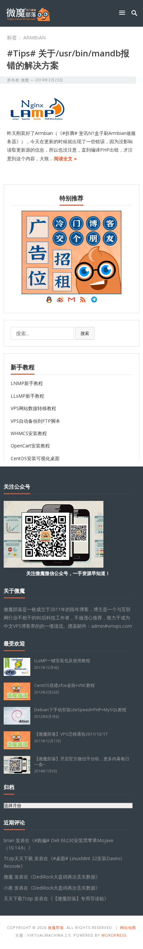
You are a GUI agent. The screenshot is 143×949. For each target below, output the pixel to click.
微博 (60, 301)
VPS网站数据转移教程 (33, 408)
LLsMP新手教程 (27, 396)
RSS (83, 301)
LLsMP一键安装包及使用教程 (62, 660)
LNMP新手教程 (27, 383)
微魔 (25, 80)
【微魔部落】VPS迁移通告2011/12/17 (70, 734)
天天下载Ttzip (18, 898)
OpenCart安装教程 (30, 445)
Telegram (94, 301)
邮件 (71, 301)
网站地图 (128, 927)
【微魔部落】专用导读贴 (78, 898)
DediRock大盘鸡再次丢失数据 (64, 877)
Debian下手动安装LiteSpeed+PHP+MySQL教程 (80, 710)
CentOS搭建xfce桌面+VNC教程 (64, 685)
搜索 (84, 333)
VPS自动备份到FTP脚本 (35, 421)
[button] (123, 12)
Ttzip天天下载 (18, 858)
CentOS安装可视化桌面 (35, 458)
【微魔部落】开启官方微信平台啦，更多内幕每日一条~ (81, 761)
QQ (49, 301)
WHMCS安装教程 (29, 433)
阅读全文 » (65, 158)
